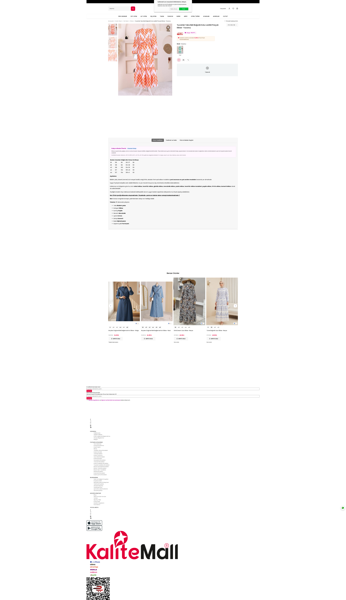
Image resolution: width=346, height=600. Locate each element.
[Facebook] (90, 419)
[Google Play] (173, 528)
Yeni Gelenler (97, 444)
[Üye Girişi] (229, 8)
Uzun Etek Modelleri (99, 457)
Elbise (95, 449)
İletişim (96, 439)
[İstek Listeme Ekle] (183, 60)
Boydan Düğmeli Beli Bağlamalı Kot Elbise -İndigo (124, 330)
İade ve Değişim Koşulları (101, 479)
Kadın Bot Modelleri (99, 473)
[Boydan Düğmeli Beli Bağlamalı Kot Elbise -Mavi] (157, 301)
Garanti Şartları (98, 490)
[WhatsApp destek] (343, 508)
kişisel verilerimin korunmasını (111, 400)
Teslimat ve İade (171, 140)
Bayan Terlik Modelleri (100, 468)
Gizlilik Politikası (98, 434)
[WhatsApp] (90, 424)
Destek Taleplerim (99, 503)
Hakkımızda (97, 433)
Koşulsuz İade (98, 481)
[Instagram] (90, 422)
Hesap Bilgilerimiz (99, 438)
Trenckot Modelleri (99, 462)
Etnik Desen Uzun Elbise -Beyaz (183, 330)
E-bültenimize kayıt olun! (93, 387)
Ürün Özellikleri (158, 140)
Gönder (89, 391)
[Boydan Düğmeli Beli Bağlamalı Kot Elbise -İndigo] (124, 301)
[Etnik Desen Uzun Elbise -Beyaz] (189, 301)
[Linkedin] (90, 426)
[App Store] (173, 523)
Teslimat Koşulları (99, 484)
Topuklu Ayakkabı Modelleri (101, 465)
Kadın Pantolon (98, 455)
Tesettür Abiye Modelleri (101, 450)
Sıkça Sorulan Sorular (100, 496)
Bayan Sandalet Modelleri (101, 466)
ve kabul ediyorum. (109, 400)
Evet (183, 9)
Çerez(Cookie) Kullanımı (101, 489)
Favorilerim (97, 504)
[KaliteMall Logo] (173, 545)
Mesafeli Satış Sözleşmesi (101, 482)
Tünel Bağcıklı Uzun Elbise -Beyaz (217, 330)
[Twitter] (90, 421)
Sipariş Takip (97, 500)
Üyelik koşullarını (94, 400)
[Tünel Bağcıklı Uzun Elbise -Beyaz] (222, 301)
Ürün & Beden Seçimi (186, 140)
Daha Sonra (173, 9)
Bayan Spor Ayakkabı (100, 470)
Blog (95, 495)
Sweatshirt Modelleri (100, 460)
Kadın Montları (98, 458)
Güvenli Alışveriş (98, 485)
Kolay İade (97, 501)
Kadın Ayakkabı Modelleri (101, 463)
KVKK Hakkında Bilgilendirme (102, 436)
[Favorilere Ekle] (179, 60)
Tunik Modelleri (98, 453)
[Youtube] (90, 427)
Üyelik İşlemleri (98, 487)
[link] (232, 25)
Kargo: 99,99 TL (191, 32)
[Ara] (133, 8)
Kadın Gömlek (98, 452)
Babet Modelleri (98, 471)
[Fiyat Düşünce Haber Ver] (188, 60)
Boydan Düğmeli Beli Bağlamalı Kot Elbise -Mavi (156, 330)
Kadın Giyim (97, 447)
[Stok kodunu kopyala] (236, 25)
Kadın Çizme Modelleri (100, 474)
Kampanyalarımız (99, 445)
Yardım (96, 498)
